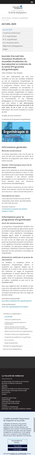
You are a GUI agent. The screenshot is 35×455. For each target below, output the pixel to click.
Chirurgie (4, 385)
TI (13, 192)
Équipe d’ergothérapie (11, 343)
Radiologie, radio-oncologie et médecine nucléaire (16, 408)
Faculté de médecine (17, 10)
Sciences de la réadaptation (12, 349)
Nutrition (4, 394)
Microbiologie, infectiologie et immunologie (14, 390)
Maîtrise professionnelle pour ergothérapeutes (19, 331)
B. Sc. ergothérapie (10, 36)
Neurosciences (6, 392)
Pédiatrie (4, 405)
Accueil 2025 (8, 316)
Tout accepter (17, 449)
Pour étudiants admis (11, 42)
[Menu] (31, 1)
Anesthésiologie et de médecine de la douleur (15, 381)
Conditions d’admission (11, 33)
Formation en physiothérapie (12, 346)
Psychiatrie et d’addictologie (10, 407)
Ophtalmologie (6, 399)
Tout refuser (17, 446)
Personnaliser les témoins (18, 441)
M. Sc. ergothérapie (10, 39)
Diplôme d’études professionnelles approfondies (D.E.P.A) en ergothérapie (16, 327)
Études (9, 18)
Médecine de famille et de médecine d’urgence (15, 389)
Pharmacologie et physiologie (10, 403)
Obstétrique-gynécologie (9, 398)
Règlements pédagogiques (13, 46)
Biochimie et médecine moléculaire (12, 383)
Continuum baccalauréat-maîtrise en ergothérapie (15, 323)
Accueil (4, 18)
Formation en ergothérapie (20, 18)
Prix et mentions (9, 340)
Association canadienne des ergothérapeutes (17, 301)
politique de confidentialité (18, 454)
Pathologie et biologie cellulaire (11, 401)
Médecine (5, 387)
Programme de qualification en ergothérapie (18, 337)
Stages (5, 49)
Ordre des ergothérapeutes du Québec (15, 307)
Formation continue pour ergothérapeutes (17, 334)
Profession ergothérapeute (13, 319)
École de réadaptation (18, 12)
